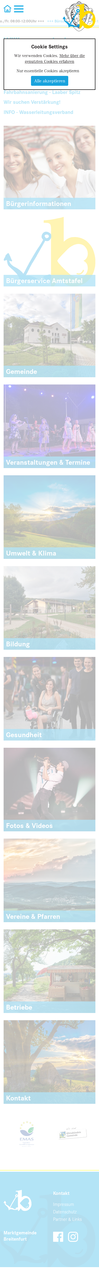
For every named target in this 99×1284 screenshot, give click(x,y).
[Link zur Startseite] (79, 16)
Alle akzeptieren (49, 81)
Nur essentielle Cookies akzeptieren (48, 70)
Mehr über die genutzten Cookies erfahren (55, 58)
